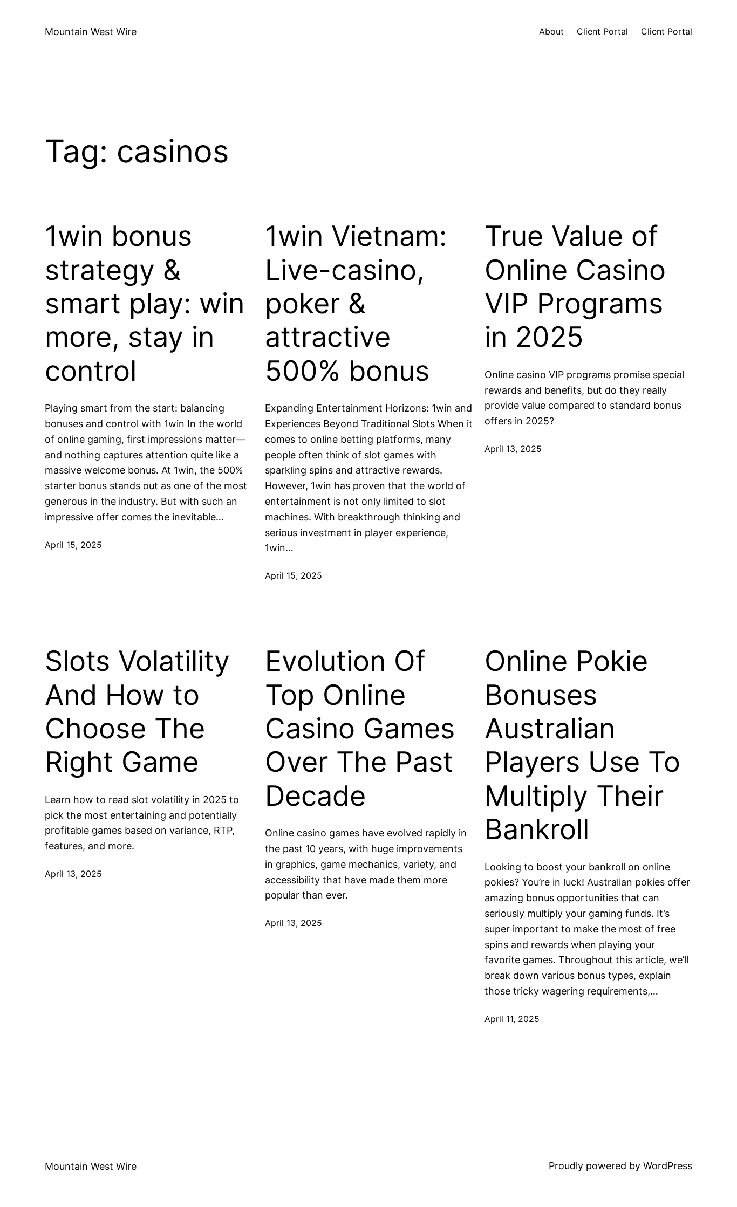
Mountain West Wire (91, 31)
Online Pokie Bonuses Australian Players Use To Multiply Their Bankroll (582, 745)
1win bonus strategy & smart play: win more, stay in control (144, 304)
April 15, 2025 (73, 544)
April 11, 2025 (512, 1018)
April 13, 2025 (513, 448)
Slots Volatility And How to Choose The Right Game (137, 711)
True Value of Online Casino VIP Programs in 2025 (575, 287)
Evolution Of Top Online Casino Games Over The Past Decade (360, 728)
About (551, 31)
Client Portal (602, 31)
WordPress (667, 1165)
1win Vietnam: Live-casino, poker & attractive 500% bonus (356, 304)
